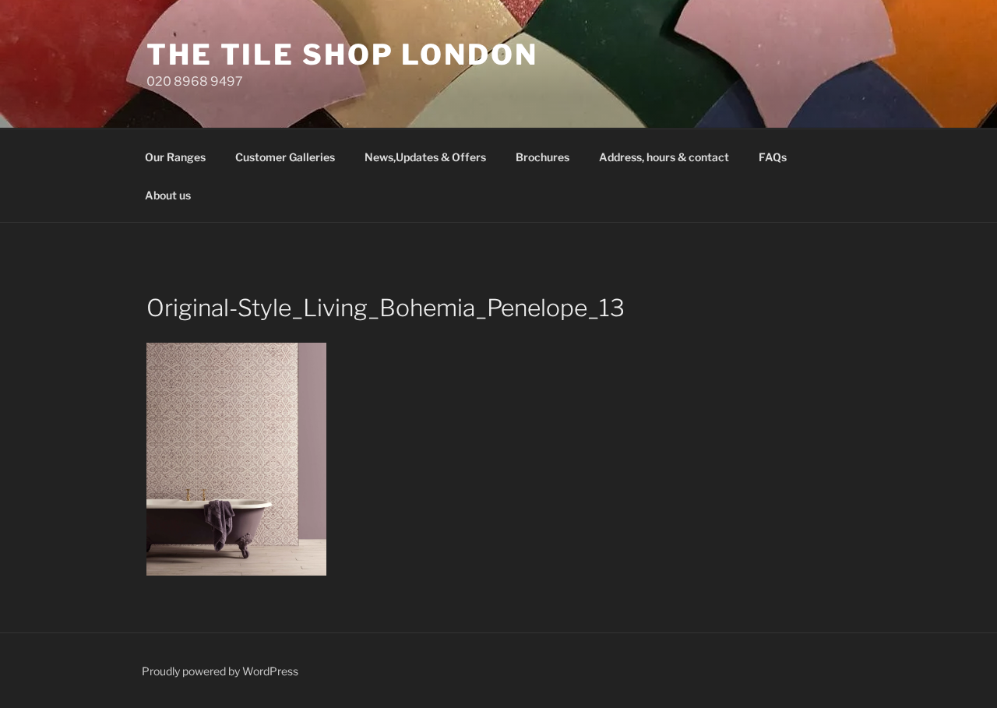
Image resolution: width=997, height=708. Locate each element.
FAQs (773, 157)
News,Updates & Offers (425, 157)
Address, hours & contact (664, 157)
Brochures (542, 157)
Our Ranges (175, 157)
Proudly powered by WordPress (220, 671)
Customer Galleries (285, 157)
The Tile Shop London (342, 54)
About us (168, 195)
